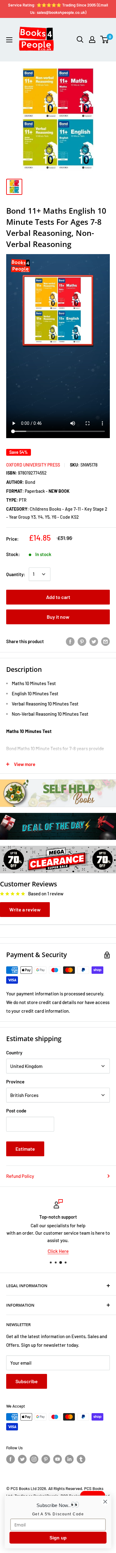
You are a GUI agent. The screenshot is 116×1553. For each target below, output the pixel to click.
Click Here (58, 1251)
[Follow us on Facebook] (10, 1459)
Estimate (25, 1149)
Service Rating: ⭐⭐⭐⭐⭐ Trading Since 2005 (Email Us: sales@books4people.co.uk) (58, 8)
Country (14, 1052)
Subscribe (26, 1381)
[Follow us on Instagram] (34, 1459)
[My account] (92, 39)
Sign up (58, 1537)
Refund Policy (20, 1176)
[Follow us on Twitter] (22, 1459)
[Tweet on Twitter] (93, 641)
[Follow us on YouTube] (57, 1459)
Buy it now (58, 617)
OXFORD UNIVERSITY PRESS (33, 464)
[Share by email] (105, 641)
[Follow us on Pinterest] (45, 1459)
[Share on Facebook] (70, 641)
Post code (16, 1110)
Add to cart (58, 597)
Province (15, 1081)
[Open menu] (9, 39)
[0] (105, 39)
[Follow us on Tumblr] (81, 1459)
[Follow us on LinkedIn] (69, 1459)
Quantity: (15, 574)
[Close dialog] (105, 1501)
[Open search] (80, 39)
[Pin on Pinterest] (82, 641)
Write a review (25, 909)
